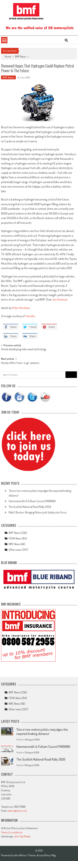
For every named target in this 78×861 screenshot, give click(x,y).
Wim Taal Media (22, 836)
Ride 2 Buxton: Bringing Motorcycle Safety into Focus (38, 512)
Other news (15, 549)
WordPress (21, 855)
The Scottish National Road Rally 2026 (30, 507)
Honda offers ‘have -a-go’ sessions (20, 363)
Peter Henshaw (21, 308)
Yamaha (30, 316)
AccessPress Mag (46, 855)
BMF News (20, 56)
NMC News (14, 544)
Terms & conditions (11, 832)
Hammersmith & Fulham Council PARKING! (32, 501)
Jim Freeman (59, 299)
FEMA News (15, 538)
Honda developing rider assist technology (23, 349)
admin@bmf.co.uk (17, 810)
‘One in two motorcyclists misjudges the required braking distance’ (42, 731)
